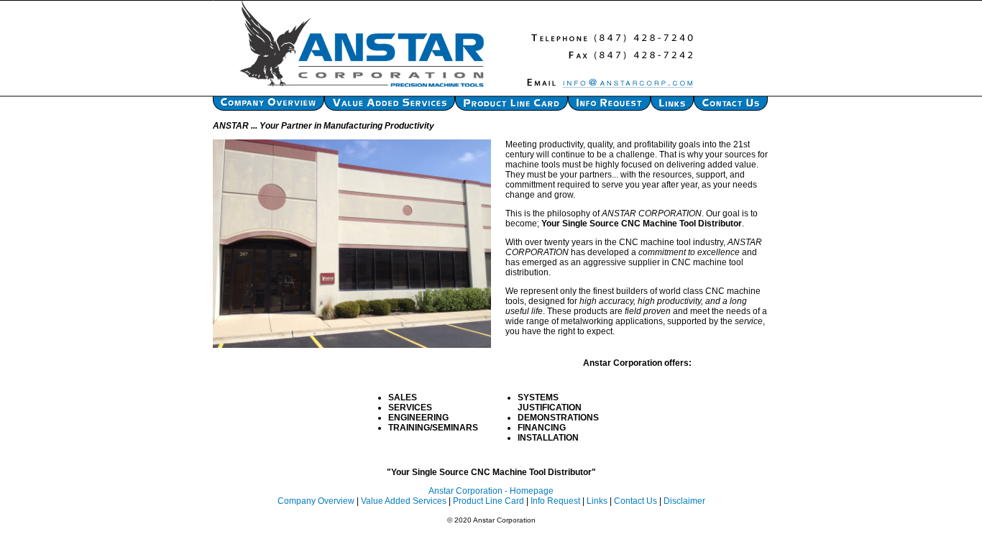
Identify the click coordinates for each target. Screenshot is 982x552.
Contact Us (635, 501)
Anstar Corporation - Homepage (491, 491)
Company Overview (315, 501)
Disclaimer (684, 501)
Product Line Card (488, 501)
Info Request (555, 501)
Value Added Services (403, 501)
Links (597, 501)
